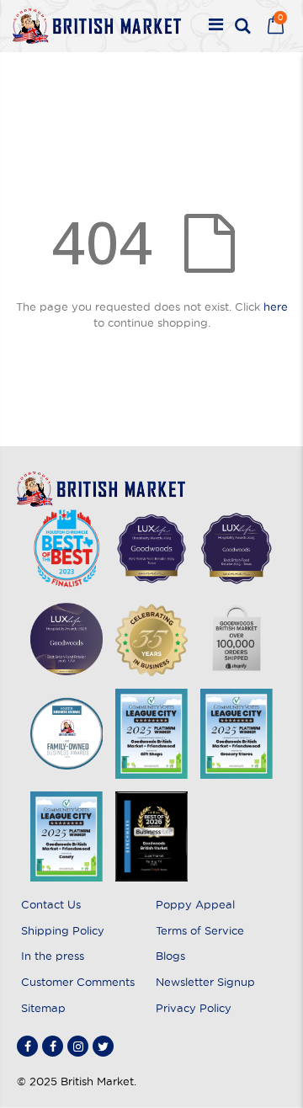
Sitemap (43, 1008)
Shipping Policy (62, 930)
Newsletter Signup (205, 982)
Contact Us (51, 904)
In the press (52, 956)
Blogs (170, 956)
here (275, 306)
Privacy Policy (193, 1008)
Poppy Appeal (195, 904)
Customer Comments (78, 982)
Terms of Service (200, 930)
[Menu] (216, 26)
